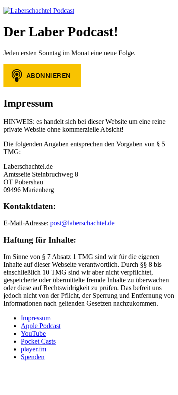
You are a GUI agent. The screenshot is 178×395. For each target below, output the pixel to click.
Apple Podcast (40, 325)
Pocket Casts (38, 341)
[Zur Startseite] (38, 10)
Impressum (36, 318)
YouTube (33, 333)
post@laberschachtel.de (82, 223)
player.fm (33, 349)
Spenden (32, 356)
